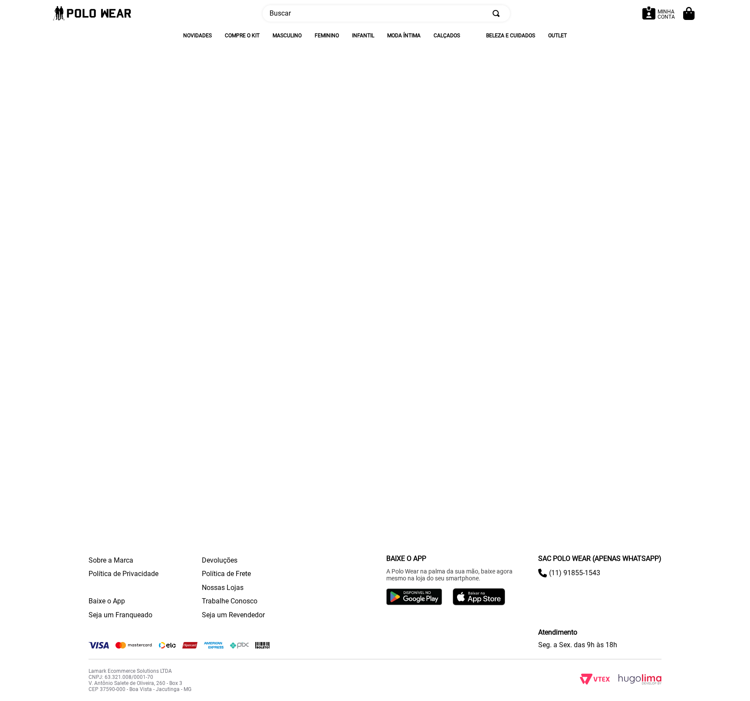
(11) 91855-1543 (574, 573)
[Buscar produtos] (498, 13)
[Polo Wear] (92, 13)
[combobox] (386, 13)
